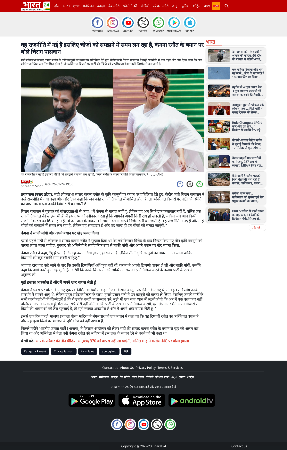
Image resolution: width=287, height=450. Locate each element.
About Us (127, 367)
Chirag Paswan (63, 351)
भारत (66, 6)
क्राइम (101, 6)
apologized (109, 351)
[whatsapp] (199, 184)
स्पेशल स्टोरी (161, 6)
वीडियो (145, 6)
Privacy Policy (146, 367)
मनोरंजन (88, 6)
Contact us (110, 367)
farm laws (87, 351)
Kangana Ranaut (35, 351)
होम (56, 6)
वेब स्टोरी (114, 6)
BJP (126, 351)
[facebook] (180, 184)
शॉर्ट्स (197, 6)
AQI (175, 6)
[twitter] (190, 184)
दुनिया (186, 6)
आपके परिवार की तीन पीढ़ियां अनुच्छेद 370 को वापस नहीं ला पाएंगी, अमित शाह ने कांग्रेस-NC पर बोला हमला (112, 340)
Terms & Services (170, 367)
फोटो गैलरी (130, 6)
